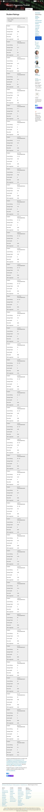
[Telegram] (37, 105)
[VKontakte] (35, 105)
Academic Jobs (20, 798)
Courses (37, 42)
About (3, 788)
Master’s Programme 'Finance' (18, 5)
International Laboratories (20, 790)
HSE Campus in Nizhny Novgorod (7, 784)
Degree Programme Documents (38, 46)
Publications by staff (29, 790)
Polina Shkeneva (37, 75)
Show (12, 19)
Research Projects (20, 793)
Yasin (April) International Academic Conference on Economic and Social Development (21, 802)
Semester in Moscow (13, 799)
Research (20, 788)
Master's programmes (16, 784)
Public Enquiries (4, 805)
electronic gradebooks (10, 770)
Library (27, 794)
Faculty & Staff (4, 799)
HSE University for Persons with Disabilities (4, 803)
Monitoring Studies (21, 794)
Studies (11, 788)
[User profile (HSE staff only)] (40, 1)
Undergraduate (12, 793)
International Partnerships (4, 798)
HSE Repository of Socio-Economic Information (28, 797)
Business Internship (13, 801)
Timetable (37, 48)
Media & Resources (28, 788)
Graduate (11, 794)
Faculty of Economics (24, 784)
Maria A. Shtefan (37, 67)
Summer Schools (12, 798)
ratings (10, 765)
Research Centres (20, 791)
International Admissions (38, 38)
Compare (10, 21)
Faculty (37, 43)
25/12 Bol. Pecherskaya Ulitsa (38, 79)
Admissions (11, 789)
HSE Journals (28, 792)
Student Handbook (18, 765)
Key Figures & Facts (5, 790)
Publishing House (28, 793)
